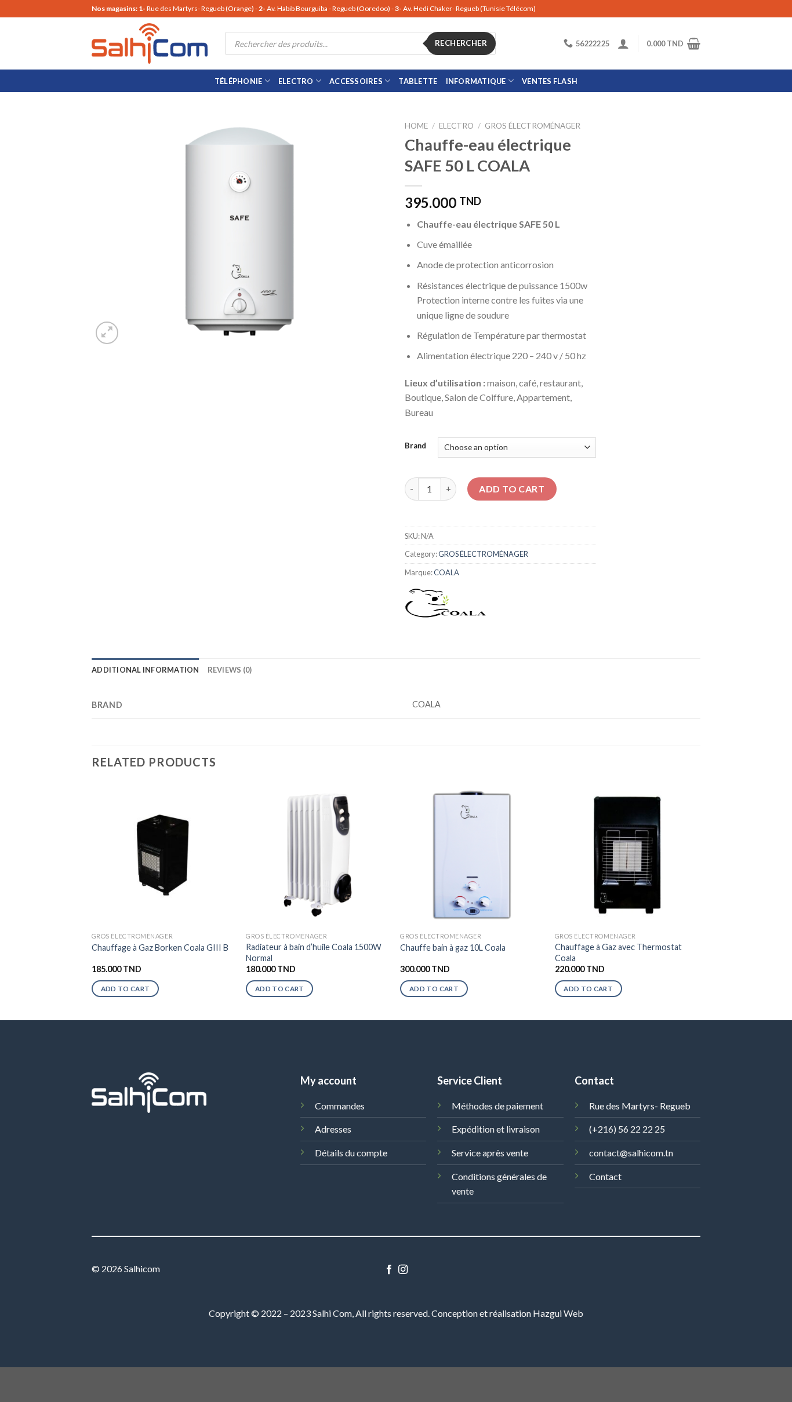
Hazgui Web (558, 1313)
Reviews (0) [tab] (230, 669)
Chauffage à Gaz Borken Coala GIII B (160, 947)
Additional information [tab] (145, 669)
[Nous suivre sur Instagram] (403, 1270)
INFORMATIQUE (476, 81)
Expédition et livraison (496, 1128)
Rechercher (461, 43)
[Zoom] (107, 333)
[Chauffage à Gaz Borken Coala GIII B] (163, 854)
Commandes (340, 1105)
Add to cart (511, 488)
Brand (415, 446)
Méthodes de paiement (497, 1105)
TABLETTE (417, 81)
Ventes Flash (549, 81)
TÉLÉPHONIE (239, 81)
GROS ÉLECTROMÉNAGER (532, 125)
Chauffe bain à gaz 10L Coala (453, 947)
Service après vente (490, 1152)
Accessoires (356, 81)
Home (416, 125)
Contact (605, 1176)
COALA (446, 572)
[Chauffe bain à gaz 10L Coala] (471, 854)
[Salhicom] (150, 43)
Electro (296, 81)
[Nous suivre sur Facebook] (389, 1270)
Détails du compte (351, 1152)
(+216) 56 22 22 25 (627, 1128)
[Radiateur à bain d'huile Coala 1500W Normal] (317, 854)
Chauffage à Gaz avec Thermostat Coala (618, 952)
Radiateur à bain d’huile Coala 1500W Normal (314, 952)
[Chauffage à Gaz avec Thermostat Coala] (626, 854)
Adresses (333, 1128)
